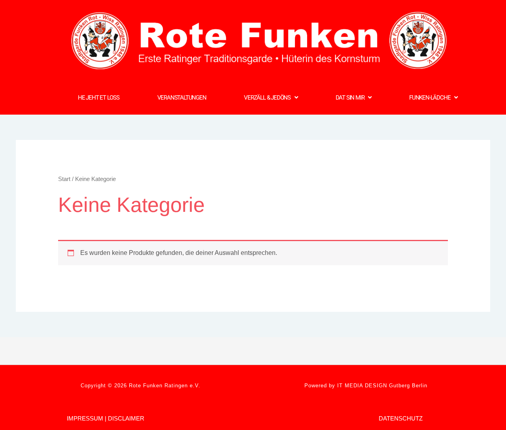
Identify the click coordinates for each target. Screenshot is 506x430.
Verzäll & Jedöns (267, 97)
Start (64, 179)
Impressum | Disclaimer (105, 418)
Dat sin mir (350, 97)
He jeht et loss (98, 97)
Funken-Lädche (429, 97)
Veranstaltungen (181, 97)
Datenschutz (401, 418)
